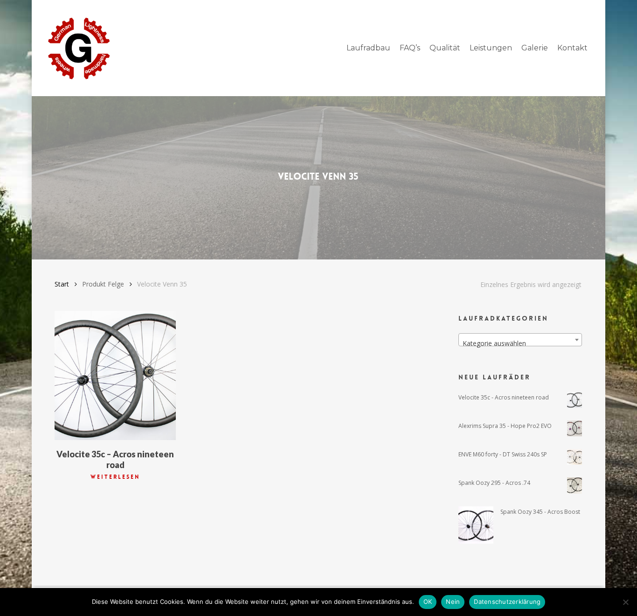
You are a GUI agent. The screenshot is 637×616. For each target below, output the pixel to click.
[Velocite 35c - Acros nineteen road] (115, 375)
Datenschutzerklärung (507, 601)
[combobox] (520, 339)
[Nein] (625, 602)
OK (427, 601)
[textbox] (520, 343)
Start (62, 284)
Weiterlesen (115, 477)
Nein (453, 601)
